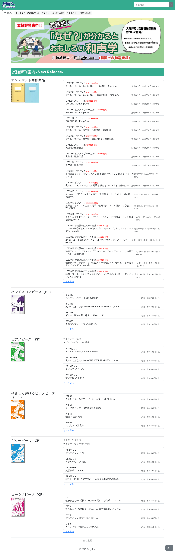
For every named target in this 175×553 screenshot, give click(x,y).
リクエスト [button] (71, 13)
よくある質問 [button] (58, 13)
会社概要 (87, 540)
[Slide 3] (87, 59)
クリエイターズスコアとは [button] (27, 13)
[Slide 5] (97, 59)
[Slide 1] (78, 59)
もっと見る (68, 281)
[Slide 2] (83, 59)
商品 (9, 12)
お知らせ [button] (45, 13)
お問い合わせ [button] (85, 13)
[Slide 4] (92, 59)
